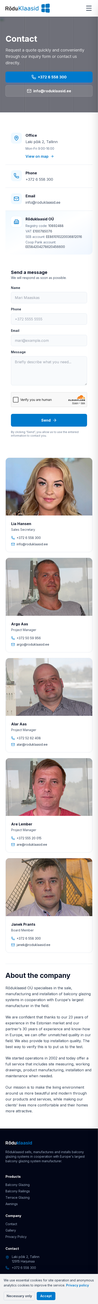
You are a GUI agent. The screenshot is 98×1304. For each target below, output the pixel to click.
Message (18, 352)
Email (15, 330)
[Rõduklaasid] (27, 8)
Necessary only (19, 1296)
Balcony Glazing (17, 1185)
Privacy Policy (16, 1237)
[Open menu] (89, 8)
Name (15, 288)
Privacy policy (77, 1285)
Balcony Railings (17, 1191)
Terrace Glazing (17, 1197)
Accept (46, 1296)
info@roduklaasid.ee (52, 92)
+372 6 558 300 (52, 78)
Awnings (11, 1204)
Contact (11, 1224)
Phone (16, 309)
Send (46, 420)
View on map (37, 156)
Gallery (10, 1230)
